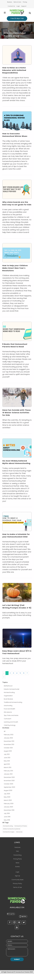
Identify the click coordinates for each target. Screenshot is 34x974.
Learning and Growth (11, 722)
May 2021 (7, 761)
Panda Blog (17, 855)
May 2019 (7, 820)
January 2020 (8, 807)
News (17, 863)
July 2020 (7, 794)
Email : (10, 945)
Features (17, 847)
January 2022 (8, 738)
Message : (12, 949)
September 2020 (9, 787)
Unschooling (8, 705)
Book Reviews (8, 699)
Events (17, 867)
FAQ (17, 851)
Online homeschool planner (11, 829)
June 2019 (7, 817)
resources (19, 832)
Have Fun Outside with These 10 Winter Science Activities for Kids (16, 412)
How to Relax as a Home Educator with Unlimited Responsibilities (14, 70)
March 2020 (8, 800)
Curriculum (7, 719)
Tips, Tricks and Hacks (11, 715)
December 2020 (9, 777)
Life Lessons (8, 712)
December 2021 (9, 741)
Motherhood (8, 686)
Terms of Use (17, 887)
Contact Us (11, 6)
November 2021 (9, 744)
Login (18, 6)
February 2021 (8, 771)
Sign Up (17, 876)
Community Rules (17, 880)
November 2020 (9, 781)
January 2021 (8, 774)
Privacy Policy (17, 883)
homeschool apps (8, 832)
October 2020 (8, 784)
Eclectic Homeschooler (11, 689)
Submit (17, 959)
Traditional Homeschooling (13, 702)
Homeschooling (9, 692)
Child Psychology (9, 725)
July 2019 (7, 813)
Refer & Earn (17, 2)
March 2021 (7, 767)
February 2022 (8, 735)
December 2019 (9, 810)
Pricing (25, 2)
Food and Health (9, 709)
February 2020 (8, 804)
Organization (8, 696)
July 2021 (7, 754)
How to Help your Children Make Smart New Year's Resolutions (15, 268)
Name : (10, 941)
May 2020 (7, 797)
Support (23, 6)
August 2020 (8, 790)
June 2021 (7, 758)
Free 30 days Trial (17, 18)
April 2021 (7, 764)
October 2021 (8, 748)
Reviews (9, 2)
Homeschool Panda (21, 826)
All (4, 731)
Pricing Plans (17, 859)
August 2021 (8, 751)
